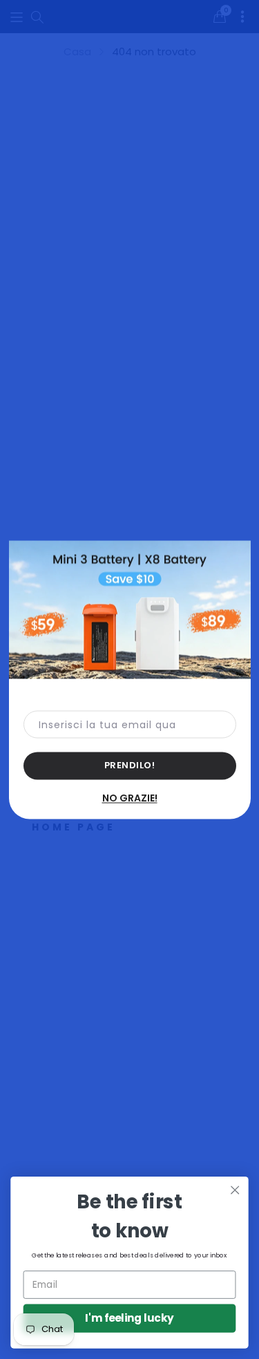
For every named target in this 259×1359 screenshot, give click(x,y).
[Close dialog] (235, 1190)
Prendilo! (129, 764)
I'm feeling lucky (129, 1318)
